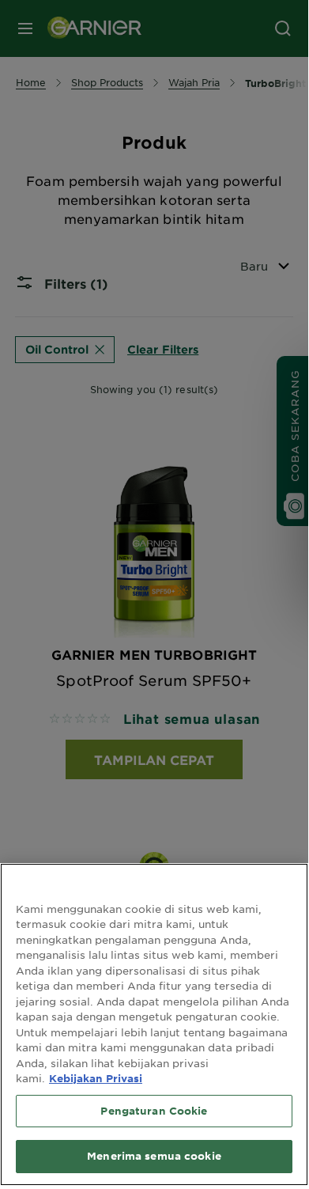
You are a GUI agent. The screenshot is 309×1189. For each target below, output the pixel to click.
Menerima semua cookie (154, 1155)
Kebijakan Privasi (95, 1078)
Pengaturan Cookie (153, 1110)
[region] (154, 1024)
